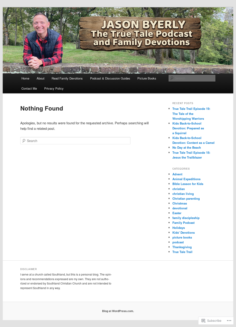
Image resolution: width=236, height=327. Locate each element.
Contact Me (29, 88)
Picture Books (146, 78)
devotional (179, 208)
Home (25, 78)
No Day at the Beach (186, 147)
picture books (182, 237)
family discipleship (186, 218)
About (40, 78)
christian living (183, 193)
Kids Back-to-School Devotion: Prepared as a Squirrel (188, 128)
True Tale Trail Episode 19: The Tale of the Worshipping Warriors (191, 113)
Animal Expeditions (186, 179)
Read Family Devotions (67, 78)
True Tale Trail (182, 252)
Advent (177, 174)
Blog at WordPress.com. (118, 311)
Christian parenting (186, 198)
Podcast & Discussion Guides (110, 78)
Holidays (178, 227)
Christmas (179, 203)
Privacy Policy (54, 88)
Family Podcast (183, 222)
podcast (178, 242)
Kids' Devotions (183, 232)
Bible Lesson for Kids (187, 184)
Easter (176, 213)
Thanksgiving (182, 247)
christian (178, 189)
